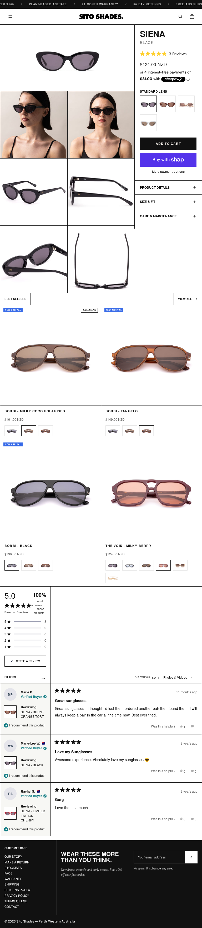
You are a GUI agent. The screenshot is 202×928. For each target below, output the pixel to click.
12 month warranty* (94, 4)
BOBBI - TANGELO (121, 411)
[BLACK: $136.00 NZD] (11, 430)
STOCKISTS (13, 868)
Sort (156, 677)
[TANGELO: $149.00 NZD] (45, 430)
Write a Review (28, 663)
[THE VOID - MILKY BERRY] (151, 489)
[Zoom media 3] (101, 124)
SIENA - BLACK (32, 765)
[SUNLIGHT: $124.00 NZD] (180, 565)
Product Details (155, 187)
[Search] (180, 16)
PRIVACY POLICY (16, 896)
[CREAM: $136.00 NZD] (186, 104)
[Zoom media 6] (34, 259)
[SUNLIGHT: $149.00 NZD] (112, 578)
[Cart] (192, 16)
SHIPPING (11, 884)
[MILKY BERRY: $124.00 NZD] (163, 565)
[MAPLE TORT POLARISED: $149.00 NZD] (146, 565)
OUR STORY (13, 857)
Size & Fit (147, 201)
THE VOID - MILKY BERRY (128, 545)
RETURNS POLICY (17, 890)
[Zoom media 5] (101, 192)
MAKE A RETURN (16, 862)
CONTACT (11, 907)
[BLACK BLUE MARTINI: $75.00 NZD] (129, 565)
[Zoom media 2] (34, 124)
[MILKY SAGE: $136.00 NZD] (148, 122)
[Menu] (10, 16)
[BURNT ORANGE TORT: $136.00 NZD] (167, 104)
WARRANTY (13, 879)
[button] (163, 54)
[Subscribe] (191, 857)
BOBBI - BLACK (18, 545)
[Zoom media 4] (34, 192)
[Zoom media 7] (101, 259)
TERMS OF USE (15, 901)
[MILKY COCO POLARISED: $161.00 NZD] (28, 430)
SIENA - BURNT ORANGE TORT (32, 714)
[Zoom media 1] (67, 57)
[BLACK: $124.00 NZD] (148, 104)
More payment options (168, 171)
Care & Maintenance (158, 216)
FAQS (8, 873)
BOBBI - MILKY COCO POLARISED (34, 411)
